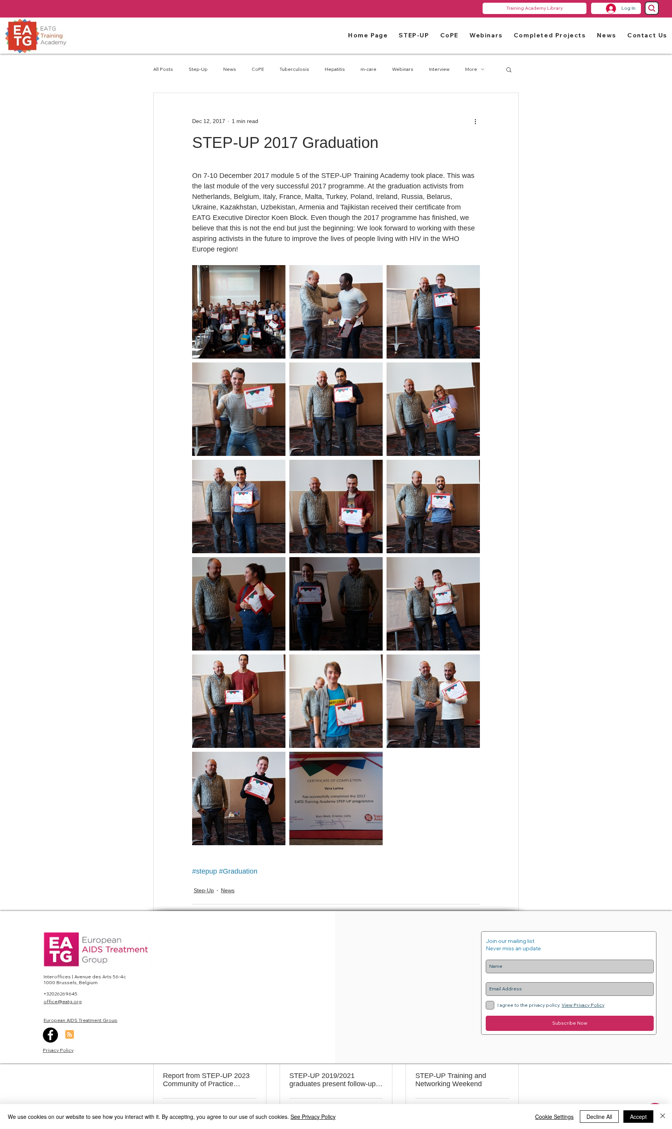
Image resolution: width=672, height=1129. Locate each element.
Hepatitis (335, 69)
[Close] (662, 1116)
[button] (414, 35)
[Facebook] (50, 1035)
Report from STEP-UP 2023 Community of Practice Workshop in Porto (206, 1080)
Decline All (599, 1116)
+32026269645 (60, 994)
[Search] (652, 8)
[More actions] (475, 121)
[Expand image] (238, 312)
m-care (368, 69)
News (229, 69)
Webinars (402, 69)
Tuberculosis (294, 69)
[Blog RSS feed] (69, 1034)
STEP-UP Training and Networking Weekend (450, 1080)
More (471, 69)
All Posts (163, 69)
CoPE (258, 69)
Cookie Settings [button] (554, 1116)
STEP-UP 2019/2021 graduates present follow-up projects (332, 1080)
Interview (439, 69)
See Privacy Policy (313, 1116)
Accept (638, 1116)
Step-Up (198, 69)
